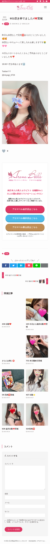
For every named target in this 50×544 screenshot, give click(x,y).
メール (7, 503)
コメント (9, 464)
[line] (40, 1)
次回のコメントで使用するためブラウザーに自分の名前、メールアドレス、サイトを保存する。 (26, 521)
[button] (45, 7)
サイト (7, 511)
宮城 (6, 23)
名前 (6, 494)
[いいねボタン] (3, 151)
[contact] (46, 1)
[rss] (43, 1)
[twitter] (37, 1)
